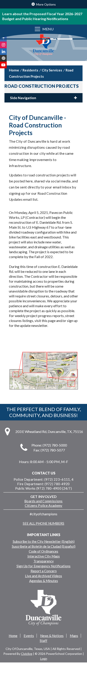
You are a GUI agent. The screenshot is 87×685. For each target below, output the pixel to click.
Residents (30, 70)
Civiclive (26, 654)
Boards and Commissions (43, 501)
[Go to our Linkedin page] (3, 51)
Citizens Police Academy (43, 505)
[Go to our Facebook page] (3, 38)
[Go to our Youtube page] (3, 65)
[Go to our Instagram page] (3, 45)
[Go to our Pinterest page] (3, 58)
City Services (52, 70)
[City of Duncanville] (43, 45)
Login (43, 658)
